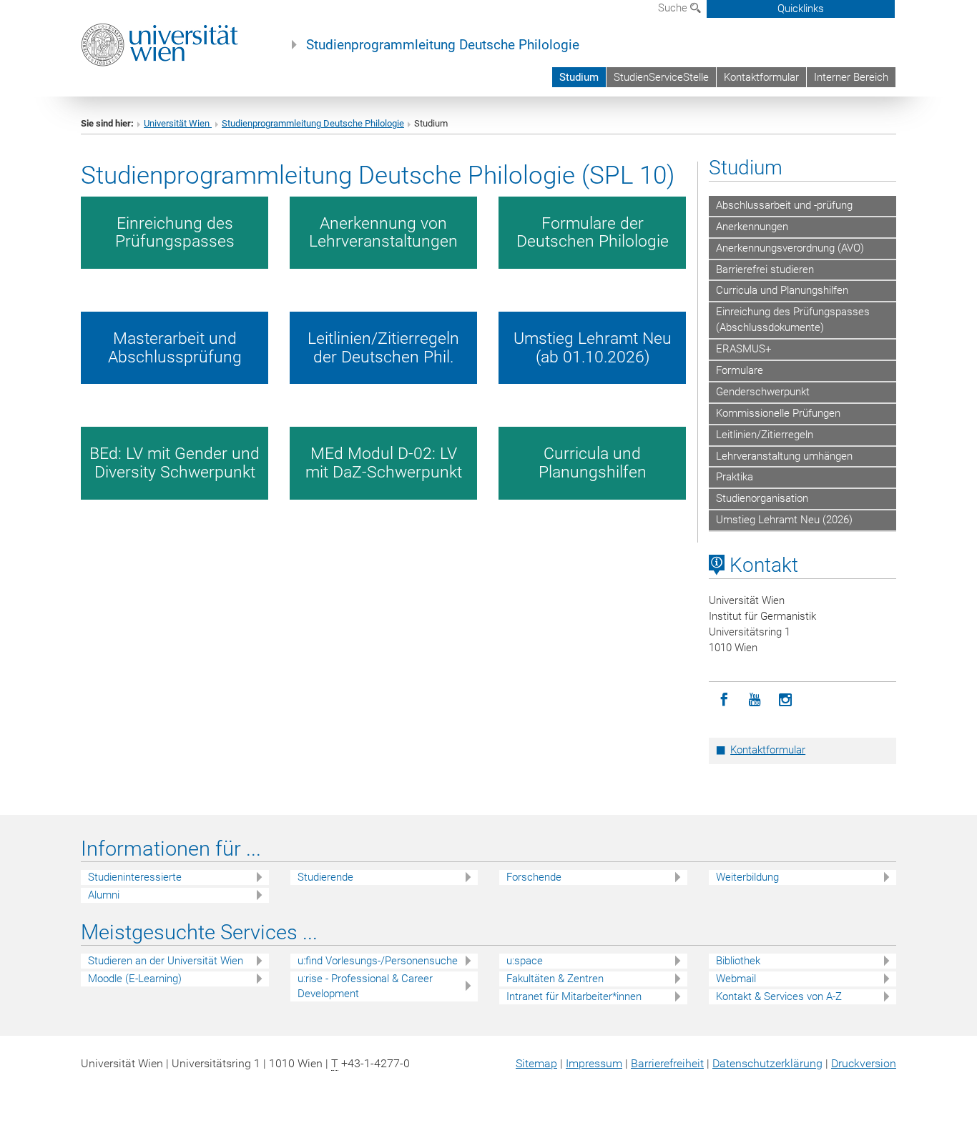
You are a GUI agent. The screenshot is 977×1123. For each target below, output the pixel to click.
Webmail (736, 978)
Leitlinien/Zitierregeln (764, 434)
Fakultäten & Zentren (555, 978)
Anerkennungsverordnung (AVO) (790, 248)
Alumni (103, 895)
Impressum (594, 1063)
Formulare (739, 370)
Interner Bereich (851, 77)
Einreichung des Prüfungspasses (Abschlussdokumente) (793, 319)
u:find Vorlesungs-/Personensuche (378, 960)
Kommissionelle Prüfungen (778, 413)
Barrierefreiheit (667, 1063)
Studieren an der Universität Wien (165, 960)
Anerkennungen (752, 226)
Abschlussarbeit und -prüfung (784, 205)
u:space (524, 960)
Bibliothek (738, 960)
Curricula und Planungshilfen (782, 290)
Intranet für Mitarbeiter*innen (574, 996)
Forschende (533, 877)
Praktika (734, 476)
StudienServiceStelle (661, 77)
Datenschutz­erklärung (767, 1063)
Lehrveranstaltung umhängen (784, 456)
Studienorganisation (762, 498)
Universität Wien (178, 123)
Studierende (325, 877)
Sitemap (536, 1063)
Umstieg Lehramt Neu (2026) (784, 519)
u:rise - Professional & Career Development (365, 986)
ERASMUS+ (743, 348)
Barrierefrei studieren (765, 269)
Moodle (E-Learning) (135, 978)
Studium (579, 77)
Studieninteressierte (135, 877)
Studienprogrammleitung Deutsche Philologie (442, 45)
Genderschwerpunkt (763, 391)
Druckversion (863, 1063)
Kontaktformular (761, 77)
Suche (674, 7)
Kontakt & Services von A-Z (779, 996)
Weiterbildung (747, 877)
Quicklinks (800, 8)
